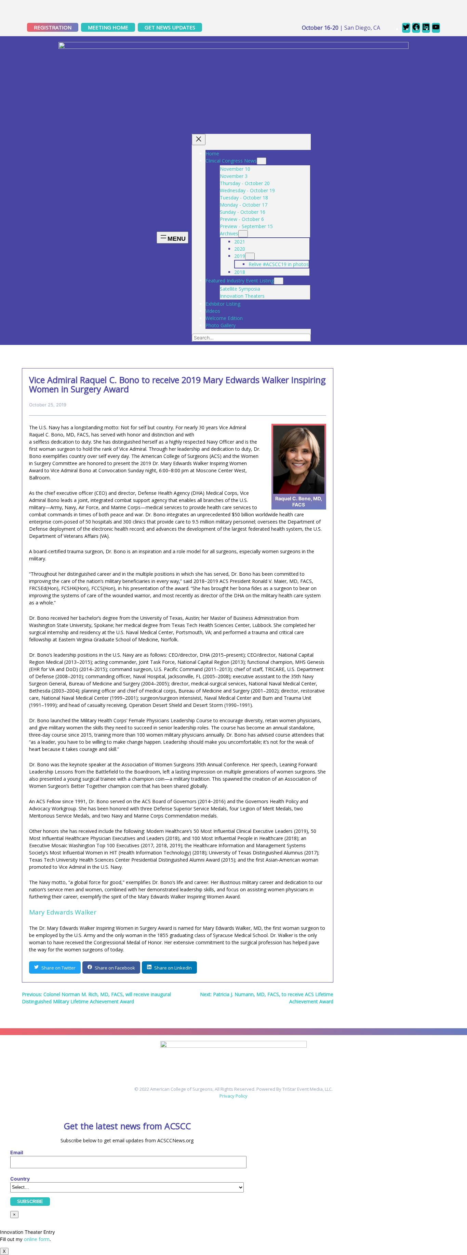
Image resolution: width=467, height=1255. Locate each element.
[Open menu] (172, 237)
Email (16, 1152)
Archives (229, 233)
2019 (239, 256)
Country (20, 1179)
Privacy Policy (233, 1096)
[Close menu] (198, 139)
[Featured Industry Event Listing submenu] (278, 280)
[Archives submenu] (243, 233)
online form (37, 1239)
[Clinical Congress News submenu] (261, 161)
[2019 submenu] (250, 256)
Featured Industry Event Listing (239, 280)
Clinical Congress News (231, 160)
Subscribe (30, 1201)
